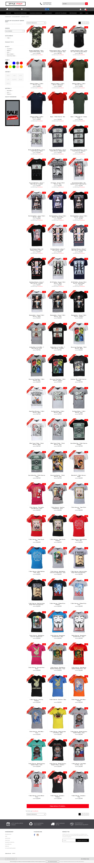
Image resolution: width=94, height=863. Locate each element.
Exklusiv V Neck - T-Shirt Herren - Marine (36, 117)
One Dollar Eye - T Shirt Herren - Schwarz (78, 444)
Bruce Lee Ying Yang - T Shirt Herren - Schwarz (58, 380)
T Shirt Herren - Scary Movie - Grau (37, 796)
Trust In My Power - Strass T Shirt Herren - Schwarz (36, 183)
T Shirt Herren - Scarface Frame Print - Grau (57, 508)
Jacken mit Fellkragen (61, 13)
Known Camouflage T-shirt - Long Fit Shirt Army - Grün (36, 51)
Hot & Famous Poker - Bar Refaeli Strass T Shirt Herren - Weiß (79, 183)
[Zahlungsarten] (14, 853)
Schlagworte (16, 16)
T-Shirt (9, 37)
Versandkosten (40, 54)
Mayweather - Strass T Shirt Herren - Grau (57, 316)
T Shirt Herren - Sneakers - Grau (79, 796)
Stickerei (9, 50)
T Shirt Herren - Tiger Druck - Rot (37, 540)
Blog (87, 13)
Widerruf (7, 846)
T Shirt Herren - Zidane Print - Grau (79, 604)
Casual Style (10, 48)
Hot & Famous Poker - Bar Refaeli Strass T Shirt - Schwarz (36, 250)
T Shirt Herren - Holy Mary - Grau (36, 732)
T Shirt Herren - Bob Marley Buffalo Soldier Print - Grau (57, 668)
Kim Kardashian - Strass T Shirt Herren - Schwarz (78, 216)
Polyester (9, 94)
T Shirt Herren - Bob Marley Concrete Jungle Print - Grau (57, 572)
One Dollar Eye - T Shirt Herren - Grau (36, 476)
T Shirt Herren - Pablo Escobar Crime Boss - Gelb (58, 732)
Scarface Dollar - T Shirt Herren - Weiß (57, 412)
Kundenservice (8, 834)
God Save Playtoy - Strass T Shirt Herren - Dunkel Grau (78, 250)
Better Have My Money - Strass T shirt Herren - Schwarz (78, 150)
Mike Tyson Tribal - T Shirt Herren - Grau (58, 444)
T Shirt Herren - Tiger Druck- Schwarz (58, 540)
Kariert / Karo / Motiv (11, 55)
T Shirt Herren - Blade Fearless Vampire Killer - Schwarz (57, 764)
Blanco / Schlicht (10, 54)
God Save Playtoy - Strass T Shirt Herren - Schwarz (36, 283)
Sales (81, 13)
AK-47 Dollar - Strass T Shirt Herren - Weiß (57, 283)
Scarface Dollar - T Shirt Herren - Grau (78, 412)
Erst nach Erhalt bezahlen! (10, 848)
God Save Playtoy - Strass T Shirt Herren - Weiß (57, 250)
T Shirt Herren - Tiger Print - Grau (79, 508)
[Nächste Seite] (88, 23)
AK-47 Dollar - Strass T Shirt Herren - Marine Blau (79, 283)
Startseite (8, 13)
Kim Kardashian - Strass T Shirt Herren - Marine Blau (57, 216)
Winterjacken (73, 13)
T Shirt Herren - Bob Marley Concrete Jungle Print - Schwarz (36, 636)
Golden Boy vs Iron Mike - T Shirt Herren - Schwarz (57, 348)
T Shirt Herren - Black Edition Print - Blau (37, 572)
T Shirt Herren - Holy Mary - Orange (78, 700)
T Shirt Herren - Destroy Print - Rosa (36, 668)
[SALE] (14, 113)
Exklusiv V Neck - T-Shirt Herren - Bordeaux (57, 84)
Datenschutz (7, 838)
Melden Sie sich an (82, 840)
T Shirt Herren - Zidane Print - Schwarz (58, 604)
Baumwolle (10, 90)
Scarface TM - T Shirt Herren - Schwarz (79, 380)
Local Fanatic (48, 13)
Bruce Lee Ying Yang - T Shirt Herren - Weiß (79, 348)
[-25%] (36, 36)
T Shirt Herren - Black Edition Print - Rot (79, 540)
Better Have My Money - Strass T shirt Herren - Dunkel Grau (57, 150)
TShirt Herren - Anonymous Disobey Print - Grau (78, 636)
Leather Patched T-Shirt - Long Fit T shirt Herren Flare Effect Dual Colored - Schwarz (79, 51)
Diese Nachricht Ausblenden (52, 861)
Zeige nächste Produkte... (58, 806)
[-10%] (36, 70)
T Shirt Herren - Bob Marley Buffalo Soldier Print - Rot (78, 668)
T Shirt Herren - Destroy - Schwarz (37, 700)
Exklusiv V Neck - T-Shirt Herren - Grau (36, 84)
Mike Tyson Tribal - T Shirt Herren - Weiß (37, 444)
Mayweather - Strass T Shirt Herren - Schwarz (78, 316)
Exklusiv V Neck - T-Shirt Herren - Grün (78, 84)
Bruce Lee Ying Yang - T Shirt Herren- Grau (36, 380)
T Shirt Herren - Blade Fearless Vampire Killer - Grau (78, 732)
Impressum (7, 840)
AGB (6, 836)
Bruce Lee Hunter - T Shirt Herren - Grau (58, 476)
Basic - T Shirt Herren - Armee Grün (79, 117)
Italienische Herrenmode (20, 13)
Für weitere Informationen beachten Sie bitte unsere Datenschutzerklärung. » (72, 861)
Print (8, 52)
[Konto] (80, 9)
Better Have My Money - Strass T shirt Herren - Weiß (36, 150)
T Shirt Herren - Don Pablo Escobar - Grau (79, 764)
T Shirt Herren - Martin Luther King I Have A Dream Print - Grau (79, 572)
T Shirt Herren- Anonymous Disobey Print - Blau (57, 636)
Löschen (23, 96)
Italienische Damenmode (36, 13)
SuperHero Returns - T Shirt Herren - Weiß (36, 412)
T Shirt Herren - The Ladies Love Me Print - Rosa (36, 508)
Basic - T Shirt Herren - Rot (57, 116)
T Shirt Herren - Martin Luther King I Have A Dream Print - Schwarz (36, 604)
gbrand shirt (25, 16)
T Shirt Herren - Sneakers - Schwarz (57, 796)
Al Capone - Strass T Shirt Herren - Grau (58, 183)
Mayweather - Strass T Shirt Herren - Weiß (36, 316)
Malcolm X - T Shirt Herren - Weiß (78, 476)
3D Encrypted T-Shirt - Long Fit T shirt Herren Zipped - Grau (57, 51)
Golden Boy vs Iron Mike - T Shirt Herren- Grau (36, 348)
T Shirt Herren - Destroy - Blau (57, 699)
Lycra (9, 92)
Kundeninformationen (9, 842)
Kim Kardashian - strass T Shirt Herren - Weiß (36, 216)
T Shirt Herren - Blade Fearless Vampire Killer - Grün (36, 764)
